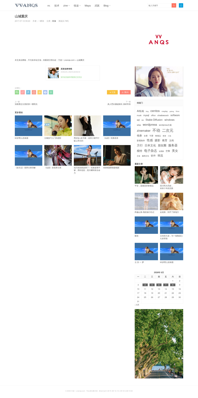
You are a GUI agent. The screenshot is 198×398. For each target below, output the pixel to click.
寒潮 (164, 136)
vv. (48, 5)
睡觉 (136, 235)
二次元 (167, 130)
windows (169, 119)
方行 (140, 145)
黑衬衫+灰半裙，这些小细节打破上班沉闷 (86, 139)
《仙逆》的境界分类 (52, 167)
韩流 (160, 155)
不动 (156, 130)
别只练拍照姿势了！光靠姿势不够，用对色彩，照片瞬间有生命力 (87, 170)
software (175, 115)
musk (139, 115)
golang (172, 111)
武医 (97, 5)
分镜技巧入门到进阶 (52, 138)
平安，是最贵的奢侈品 (144, 185)
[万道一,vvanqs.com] (26, 5)
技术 (56, 5)
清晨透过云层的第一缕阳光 (26, 104)
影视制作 (141, 140)
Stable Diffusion (154, 119)
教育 (164, 140)
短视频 (161, 151)
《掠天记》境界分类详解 (25, 167)
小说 (169, 136)
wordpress (150, 124)
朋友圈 (162, 145)
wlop (139, 124)
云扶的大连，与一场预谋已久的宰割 (171, 237)
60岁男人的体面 (21, 138)
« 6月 (137, 304)
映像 (54, 21)
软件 (153, 155)
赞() (125, 92)
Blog (106, 5)
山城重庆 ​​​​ (81, 60)
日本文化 (150, 145)
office (153, 115)
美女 (175, 150)
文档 (171, 140)
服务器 (173, 145)
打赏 (112, 92)
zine (65, 5)
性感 (150, 140)
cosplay (165, 111)
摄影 (157, 140)
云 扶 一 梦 (139, 262)
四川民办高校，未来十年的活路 (166, 187)
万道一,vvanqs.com (66, 60)
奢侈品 (158, 135)
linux (177, 111)
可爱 (151, 135)
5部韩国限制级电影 (111, 167)
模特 (139, 151)
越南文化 (145, 156)
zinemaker (143, 130)
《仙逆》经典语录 (110, 138)
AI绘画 (140, 111)
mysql (146, 115)
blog (147, 111)
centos (155, 110)
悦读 (76, 5)
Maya (88, 5)
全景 (146, 135)
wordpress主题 (165, 125)
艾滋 (138, 156)
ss (143, 119)
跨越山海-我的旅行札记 (144, 212)
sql (138, 119)
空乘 (168, 151)
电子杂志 (150, 150)
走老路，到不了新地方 (169, 212)
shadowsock (163, 115)
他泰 (139, 135)
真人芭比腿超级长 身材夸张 (119, 104)
